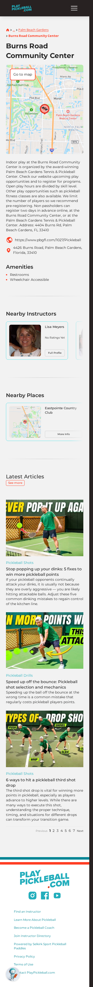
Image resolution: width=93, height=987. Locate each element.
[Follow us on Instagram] (32, 896)
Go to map (22, 74)
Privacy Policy (24, 956)
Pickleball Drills (19, 675)
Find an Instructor (27, 911)
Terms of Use (23, 964)
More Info (64, 434)
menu (74, 8)
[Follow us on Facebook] (45, 896)
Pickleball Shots (19, 562)
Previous (41, 831)
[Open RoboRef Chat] (13, 974)
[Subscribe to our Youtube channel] (57, 896)
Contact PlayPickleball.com (34, 972)
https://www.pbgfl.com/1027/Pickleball (48, 240)
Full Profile (55, 352)
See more (15, 483)
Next (80, 831)
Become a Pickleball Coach (34, 927)
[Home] (21, 8)
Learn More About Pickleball (35, 920)
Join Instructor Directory (32, 936)
